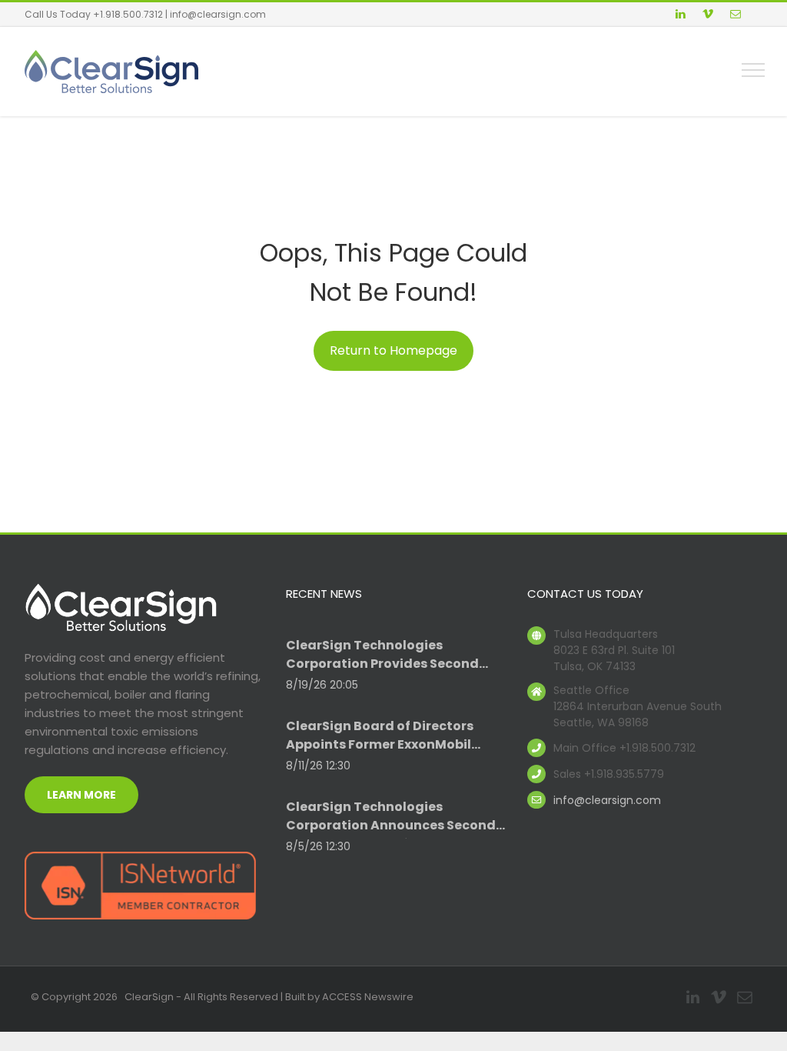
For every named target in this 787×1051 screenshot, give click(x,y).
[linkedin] (680, 15)
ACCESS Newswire (367, 996)
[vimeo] (707, 15)
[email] (735, 15)
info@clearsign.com (218, 14)
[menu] (753, 70)
